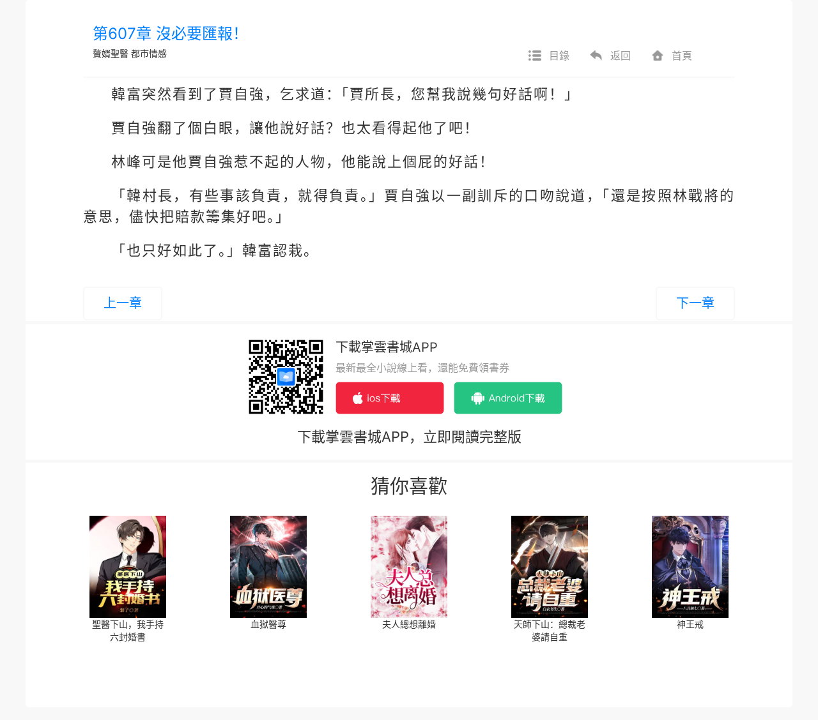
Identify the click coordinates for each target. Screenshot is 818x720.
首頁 (682, 55)
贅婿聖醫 (110, 53)
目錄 (559, 55)
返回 (620, 55)
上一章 (123, 303)
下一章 (695, 303)
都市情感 (149, 53)
